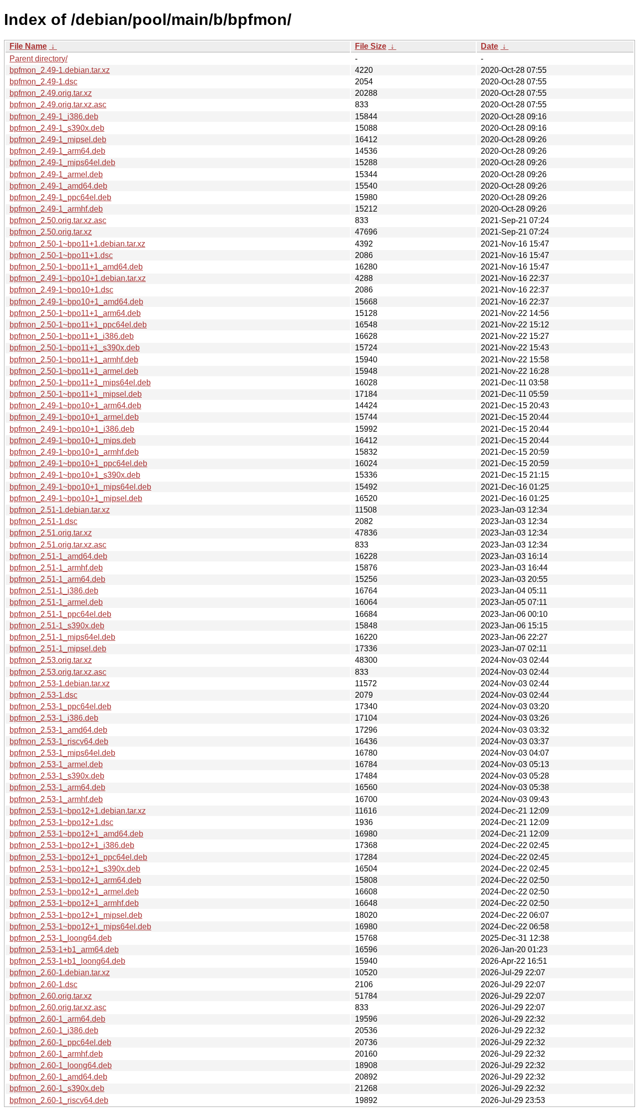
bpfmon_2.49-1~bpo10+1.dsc (61, 289)
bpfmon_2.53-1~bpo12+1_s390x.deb (74, 868)
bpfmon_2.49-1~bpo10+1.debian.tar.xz (77, 278)
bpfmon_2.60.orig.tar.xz (50, 996)
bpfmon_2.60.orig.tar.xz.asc (57, 1007)
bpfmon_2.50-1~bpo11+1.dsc (61, 255)
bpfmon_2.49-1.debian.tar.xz (59, 70)
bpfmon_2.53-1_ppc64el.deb (60, 706)
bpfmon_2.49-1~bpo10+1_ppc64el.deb (78, 463)
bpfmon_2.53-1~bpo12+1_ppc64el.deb (78, 857)
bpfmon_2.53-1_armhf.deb (56, 799)
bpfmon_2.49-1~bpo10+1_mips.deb (72, 440)
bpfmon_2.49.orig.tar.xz (50, 93)
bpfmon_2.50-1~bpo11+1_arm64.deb (75, 313)
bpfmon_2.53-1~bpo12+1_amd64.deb (76, 834)
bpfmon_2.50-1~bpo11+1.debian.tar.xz (77, 244)
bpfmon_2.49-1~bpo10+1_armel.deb (74, 417)
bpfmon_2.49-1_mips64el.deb (62, 162)
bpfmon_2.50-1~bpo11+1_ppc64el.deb (78, 324)
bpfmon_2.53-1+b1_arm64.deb (64, 949)
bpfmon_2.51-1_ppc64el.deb (60, 614)
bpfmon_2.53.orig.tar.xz (50, 660)
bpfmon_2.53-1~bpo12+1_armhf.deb (74, 903)
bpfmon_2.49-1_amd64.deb (58, 186)
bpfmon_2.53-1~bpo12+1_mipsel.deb (75, 915)
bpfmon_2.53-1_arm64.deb (57, 787)
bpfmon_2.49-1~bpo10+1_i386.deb (71, 429)
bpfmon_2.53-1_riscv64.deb (58, 741)
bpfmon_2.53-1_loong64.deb (60, 938)
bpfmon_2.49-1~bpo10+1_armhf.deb (74, 452)
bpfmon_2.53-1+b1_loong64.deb (67, 961)
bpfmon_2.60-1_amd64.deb (58, 1077)
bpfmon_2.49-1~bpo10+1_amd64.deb (76, 301)
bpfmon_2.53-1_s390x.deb (56, 776)
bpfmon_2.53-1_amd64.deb (58, 730)
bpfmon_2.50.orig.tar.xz (50, 232)
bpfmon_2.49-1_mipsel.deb (57, 139)
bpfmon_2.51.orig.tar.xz (50, 533)
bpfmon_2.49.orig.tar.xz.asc (57, 104)
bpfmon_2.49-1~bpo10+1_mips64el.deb (80, 487)
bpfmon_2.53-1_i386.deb (53, 718)
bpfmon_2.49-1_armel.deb (56, 174)
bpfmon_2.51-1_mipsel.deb (57, 648)
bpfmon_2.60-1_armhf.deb (56, 1054)
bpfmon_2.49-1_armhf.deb (56, 209)
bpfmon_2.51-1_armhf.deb (56, 567)
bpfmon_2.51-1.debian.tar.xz (59, 510)
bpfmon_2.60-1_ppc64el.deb (60, 1042)
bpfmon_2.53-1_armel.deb (56, 764)
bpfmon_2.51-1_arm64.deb (57, 579)
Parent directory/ (38, 58)
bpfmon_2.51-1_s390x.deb (56, 625)
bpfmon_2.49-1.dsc (43, 81)
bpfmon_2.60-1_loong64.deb (60, 1065)
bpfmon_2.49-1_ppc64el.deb (60, 197)
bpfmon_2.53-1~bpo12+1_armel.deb (74, 891)
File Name (28, 46)
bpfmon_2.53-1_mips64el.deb (62, 753)
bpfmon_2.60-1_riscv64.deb (58, 1100)
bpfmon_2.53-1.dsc (43, 695)
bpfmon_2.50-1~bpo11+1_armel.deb (73, 371)
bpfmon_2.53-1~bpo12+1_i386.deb (71, 845)
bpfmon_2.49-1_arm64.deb (57, 151)
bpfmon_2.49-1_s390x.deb (56, 128)
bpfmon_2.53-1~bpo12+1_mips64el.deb (80, 926)
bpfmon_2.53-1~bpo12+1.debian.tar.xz (77, 811)
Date (489, 46)
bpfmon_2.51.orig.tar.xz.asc (57, 545)
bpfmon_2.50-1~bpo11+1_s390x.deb (74, 347)
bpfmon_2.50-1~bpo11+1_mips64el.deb (80, 382)
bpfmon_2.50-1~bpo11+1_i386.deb (71, 336)
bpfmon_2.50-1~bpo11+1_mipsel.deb (75, 394)
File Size (370, 46)
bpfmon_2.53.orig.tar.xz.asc (57, 672)
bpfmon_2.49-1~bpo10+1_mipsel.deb (75, 498)
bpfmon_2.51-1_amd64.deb (58, 556)
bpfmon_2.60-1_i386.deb (53, 1030)
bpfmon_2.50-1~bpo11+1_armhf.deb (73, 359)
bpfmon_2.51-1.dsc (43, 521)
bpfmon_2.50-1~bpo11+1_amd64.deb (76, 267)
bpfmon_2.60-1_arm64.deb (57, 1019)
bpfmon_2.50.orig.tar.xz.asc (57, 220)
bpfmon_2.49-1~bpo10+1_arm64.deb (75, 405)
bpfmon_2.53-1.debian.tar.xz (59, 683)
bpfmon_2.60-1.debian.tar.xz (59, 972)
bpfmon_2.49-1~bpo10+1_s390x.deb (74, 475)
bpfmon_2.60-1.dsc (43, 984)
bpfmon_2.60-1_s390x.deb (56, 1088)
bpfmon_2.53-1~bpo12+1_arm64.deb (75, 880)
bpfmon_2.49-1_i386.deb (53, 116)
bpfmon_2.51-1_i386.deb (53, 590)
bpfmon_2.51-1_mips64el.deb (62, 637)
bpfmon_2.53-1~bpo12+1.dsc (61, 822)
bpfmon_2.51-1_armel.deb (56, 602)
